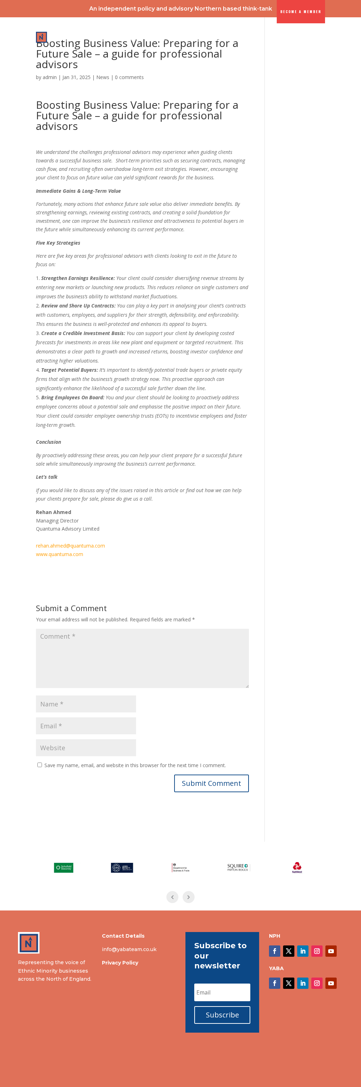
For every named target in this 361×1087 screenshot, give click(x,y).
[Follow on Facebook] (274, 951)
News (102, 77)
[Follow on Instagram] (317, 951)
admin (50, 77)
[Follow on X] (288, 951)
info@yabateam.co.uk (129, 949)
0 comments (129, 77)
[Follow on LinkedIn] (302, 951)
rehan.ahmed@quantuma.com (70, 545)
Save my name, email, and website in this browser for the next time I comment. (135, 765)
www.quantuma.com (59, 554)
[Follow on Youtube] (331, 951)
